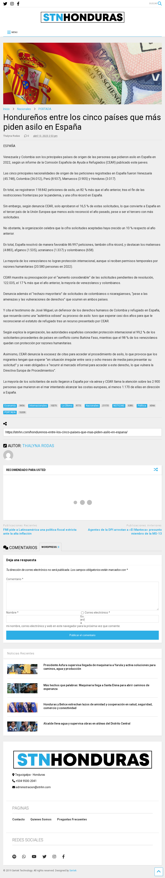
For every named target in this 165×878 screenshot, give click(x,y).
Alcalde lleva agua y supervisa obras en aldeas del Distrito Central (86, 723)
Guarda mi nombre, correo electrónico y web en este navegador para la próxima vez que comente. (63, 621)
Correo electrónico (97, 612)
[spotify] (14, 856)
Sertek (72, 870)
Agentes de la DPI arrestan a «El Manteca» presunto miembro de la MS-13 (125, 532)
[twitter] (5, 3)
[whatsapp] (24, 856)
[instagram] (12, 3)
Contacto (18, 819)
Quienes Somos (41, 819)
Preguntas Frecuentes (72, 819)
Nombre (12, 612)
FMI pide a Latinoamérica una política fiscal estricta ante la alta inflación (39, 532)
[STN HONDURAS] (82, 21)
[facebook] (18, 3)
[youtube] (34, 856)
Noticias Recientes (20, 653)
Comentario (14, 579)
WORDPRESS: (50, 547)
